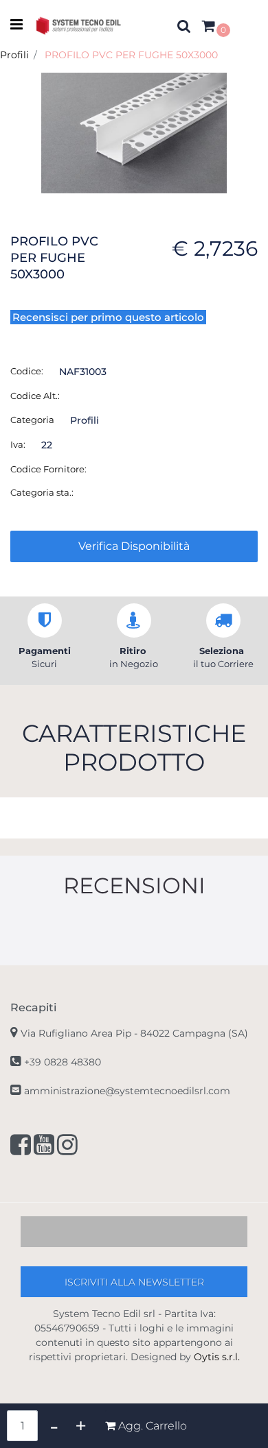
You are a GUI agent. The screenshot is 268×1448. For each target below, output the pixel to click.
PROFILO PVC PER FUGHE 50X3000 (131, 55)
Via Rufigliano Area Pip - (134, 1033)
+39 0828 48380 (62, 1062)
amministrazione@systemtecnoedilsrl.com (127, 1091)
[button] (134, 131)
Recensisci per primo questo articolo (108, 317)
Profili (14, 55)
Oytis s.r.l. (217, 1357)
